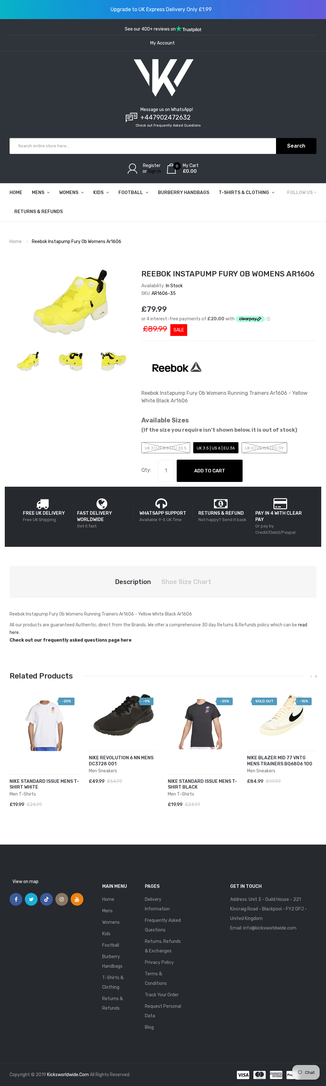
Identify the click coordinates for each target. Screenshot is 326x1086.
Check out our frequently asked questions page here (70, 640)
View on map (25, 881)
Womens (111, 922)
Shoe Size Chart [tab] (186, 582)
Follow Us (300, 192)
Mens (107, 911)
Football (110, 945)
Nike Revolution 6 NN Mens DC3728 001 (121, 761)
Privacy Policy (159, 962)
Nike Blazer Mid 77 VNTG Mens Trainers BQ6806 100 (279, 761)
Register (151, 165)
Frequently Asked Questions (163, 925)
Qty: (146, 470)
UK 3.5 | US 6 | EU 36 (216, 448)
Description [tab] (133, 582)
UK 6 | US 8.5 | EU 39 (264, 448)
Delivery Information (157, 904)
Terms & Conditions (156, 978)
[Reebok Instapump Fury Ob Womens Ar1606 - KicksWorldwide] (28, 361)
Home (16, 241)
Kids (106, 933)
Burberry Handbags (112, 961)
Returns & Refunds (112, 1003)
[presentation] (311, 676)
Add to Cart (209, 471)
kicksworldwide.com (68, 1074)
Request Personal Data (163, 1011)
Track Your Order (162, 995)
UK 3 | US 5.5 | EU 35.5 (166, 448)
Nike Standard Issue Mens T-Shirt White (44, 784)
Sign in (154, 171)
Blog (149, 1027)
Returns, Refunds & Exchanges (163, 946)
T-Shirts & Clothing (113, 982)
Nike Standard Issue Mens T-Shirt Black (202, 784)
